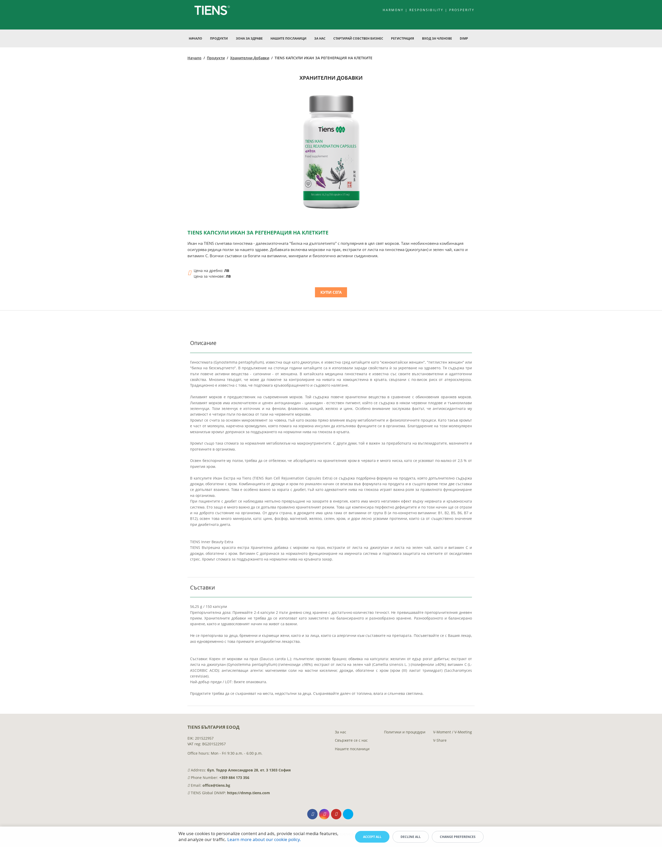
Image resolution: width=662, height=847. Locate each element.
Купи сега (331, 292)
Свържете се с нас (351, 740)
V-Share (440, 740)
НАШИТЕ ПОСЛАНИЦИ (288, 38)
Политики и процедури (404, 732)
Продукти (216, 57)
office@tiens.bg (216, 785)
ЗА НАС (320, 38)
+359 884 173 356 (234, 777)
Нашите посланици (352, 748)
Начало (195, 38)
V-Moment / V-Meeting (452, 732)
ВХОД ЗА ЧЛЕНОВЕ (437, 38)
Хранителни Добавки (249, 57)
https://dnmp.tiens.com (248, 792)
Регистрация (402, 38)
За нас (340, 732)
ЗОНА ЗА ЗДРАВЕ (249, 38)
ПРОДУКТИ (219, 38)
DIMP (464, 38)
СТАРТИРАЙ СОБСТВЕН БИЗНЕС (358, 38)
